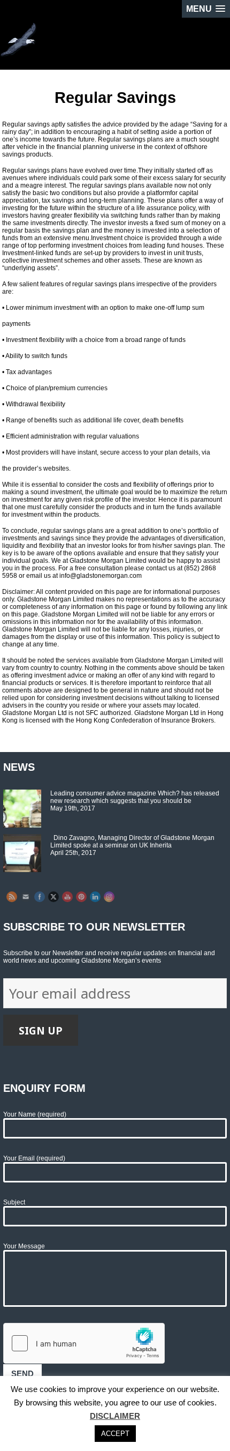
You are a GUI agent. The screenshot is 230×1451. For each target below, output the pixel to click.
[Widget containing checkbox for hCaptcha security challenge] (84, 1343)
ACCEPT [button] (115, 1434)
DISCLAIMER (115, 1415)
